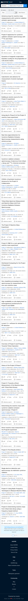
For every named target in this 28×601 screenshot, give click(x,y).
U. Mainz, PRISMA (13, 249)
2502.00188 (8, 68)
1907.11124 (7, 332)
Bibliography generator (14, 573)
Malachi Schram (18, 267)
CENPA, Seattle (10, 167)
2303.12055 (8, 170)
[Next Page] (17, 535)
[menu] (21, 2)
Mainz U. (23, 101)
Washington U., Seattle (11, 42)
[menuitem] (20, 2)
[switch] (15, 12)
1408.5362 (13, 479)
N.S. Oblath (17, 492)
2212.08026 (7, 192)
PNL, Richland (10, 309)
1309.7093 (22, 516)
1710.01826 (5, 356)
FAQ (14, 560)
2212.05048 (14, 216)
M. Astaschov (17, 83)
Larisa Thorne (17, 101)
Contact (14, 589)
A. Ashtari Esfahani (18, 22)
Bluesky (14, 584)
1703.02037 (7, 419)
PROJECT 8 (4, 431)
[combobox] (16, 5)
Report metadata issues (14, 565)
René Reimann (17, 247)
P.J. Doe (16, 513)
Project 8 (4, 22)
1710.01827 (5, 374)
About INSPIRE (14, 545)
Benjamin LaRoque (18, 287)
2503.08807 (7, 47)
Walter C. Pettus (18, 348)
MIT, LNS (22, 492)
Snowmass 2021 (13, 232)
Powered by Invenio (14, 596)
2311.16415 (5, 126)
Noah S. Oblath (17, 452)
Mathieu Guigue (18, 367)
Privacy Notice (14, 549)
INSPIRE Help (14, 563)
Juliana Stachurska (18, 119)
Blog (14, 581)
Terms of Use (14, 552)
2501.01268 (7, 88)
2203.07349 (5, 234)
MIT (23, 452)
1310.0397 (22, 496)
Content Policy (14, 547)
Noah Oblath (17, 389)
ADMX (9, 307)
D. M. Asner (16, 474)
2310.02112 (7, 150)
